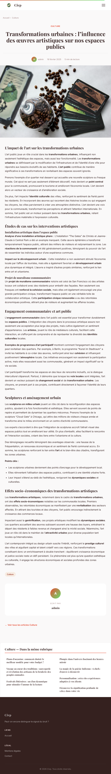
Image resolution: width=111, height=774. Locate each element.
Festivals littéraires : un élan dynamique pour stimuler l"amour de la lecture (27, 683)
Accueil (6, 18)
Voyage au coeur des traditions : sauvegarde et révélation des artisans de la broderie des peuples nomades (29, 671)
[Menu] (103, 5)
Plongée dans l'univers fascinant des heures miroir (81, 661)
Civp (17, 5)
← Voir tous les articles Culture (21, 625)
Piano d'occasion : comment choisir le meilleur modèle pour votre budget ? (25, 661)
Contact (8, 756)
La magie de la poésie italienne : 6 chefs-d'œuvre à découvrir (80, 670)
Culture (15, 18)
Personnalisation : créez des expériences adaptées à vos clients (80, 680)
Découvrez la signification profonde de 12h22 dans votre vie (79, 689)
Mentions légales (13, 751)
